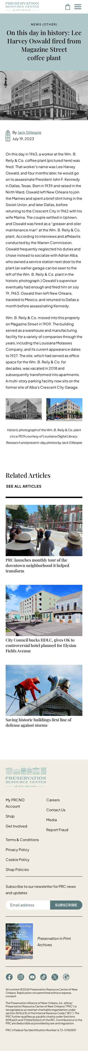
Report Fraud (57, 829)
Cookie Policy (18, 859)
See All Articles (24, 486)
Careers (53, 799)
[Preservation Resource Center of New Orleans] (44, 777)
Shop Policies (17, 869)
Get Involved (16, 826)
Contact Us (55, 809)
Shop (10, 816)
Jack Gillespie (29, 132)
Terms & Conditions (22, 839)
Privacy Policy (17, 849)
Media (51, 819)
